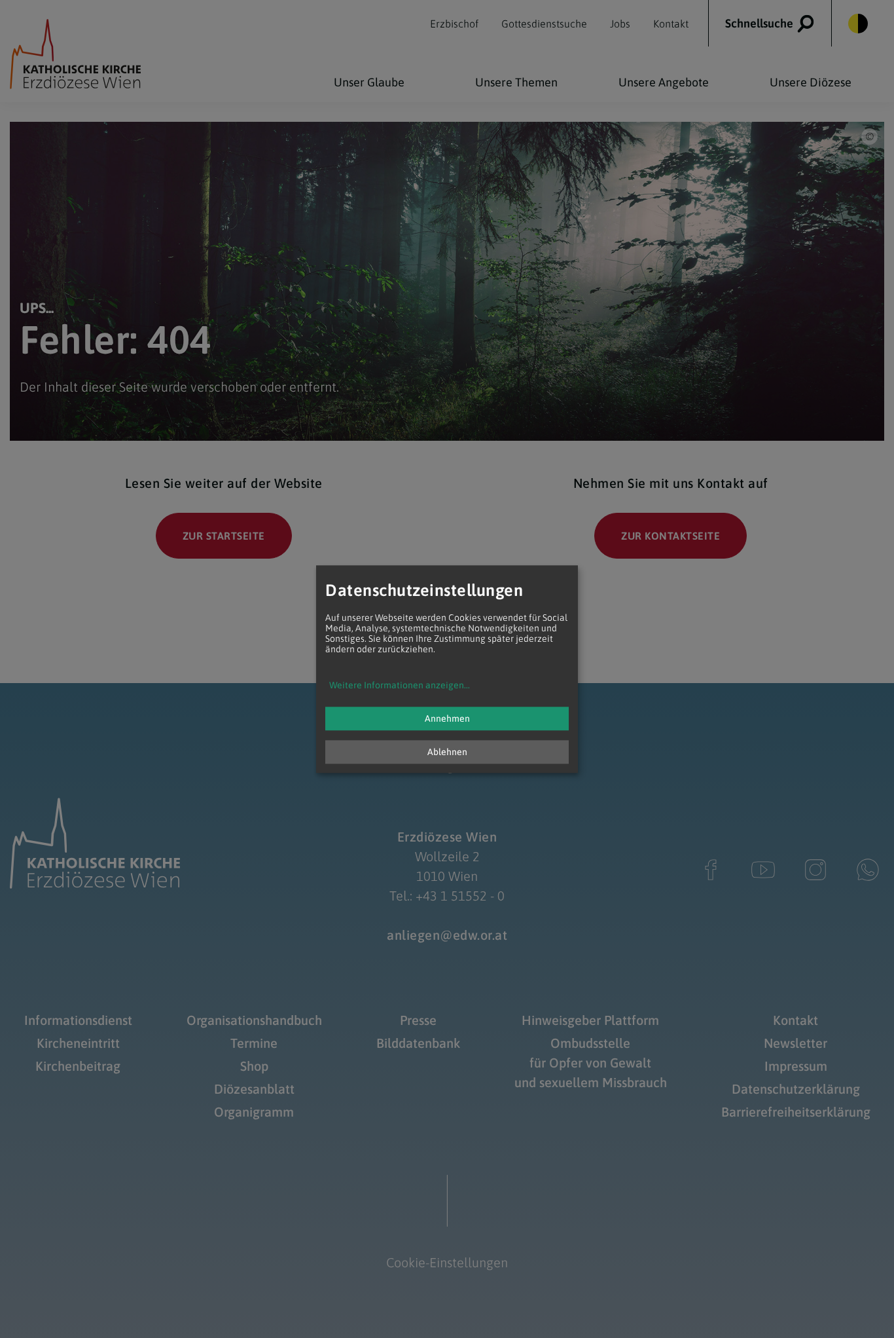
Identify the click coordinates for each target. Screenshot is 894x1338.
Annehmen (447, 718)
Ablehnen (447, 752)
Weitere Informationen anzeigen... (399, 685)
